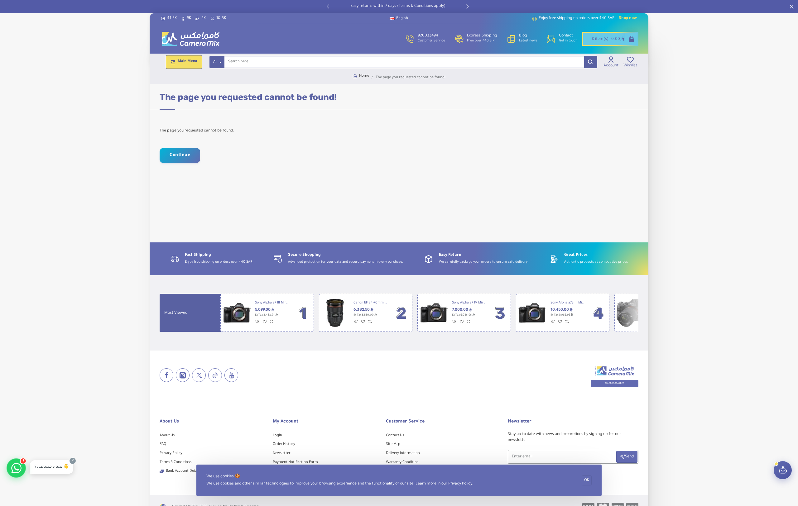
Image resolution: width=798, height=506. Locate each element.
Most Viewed (175, 313)
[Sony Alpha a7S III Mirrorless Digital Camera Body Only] (532, 313)
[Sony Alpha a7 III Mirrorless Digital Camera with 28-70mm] (631, 313)
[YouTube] (231, 375)
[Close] (792, 6)
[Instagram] (183, 375)
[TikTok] (215, 375)
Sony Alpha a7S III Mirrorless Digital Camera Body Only (567, 303)
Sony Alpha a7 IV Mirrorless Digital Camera (469, 303)
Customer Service (405, 421)
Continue (180, 155)
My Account (285, 421)
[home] (361, 76)
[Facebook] (166, 375)
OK (586, 480)
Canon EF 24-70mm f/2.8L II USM (370, 303)
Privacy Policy (460, 484)
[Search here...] (590, 62)
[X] (199, 375)
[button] (328, 6)
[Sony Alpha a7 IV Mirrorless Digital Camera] (434, 313)
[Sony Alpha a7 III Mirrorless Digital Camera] (237, 313)
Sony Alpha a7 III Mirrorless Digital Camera (272, 303)
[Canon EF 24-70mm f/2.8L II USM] (335, 313)
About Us (169, 421)
